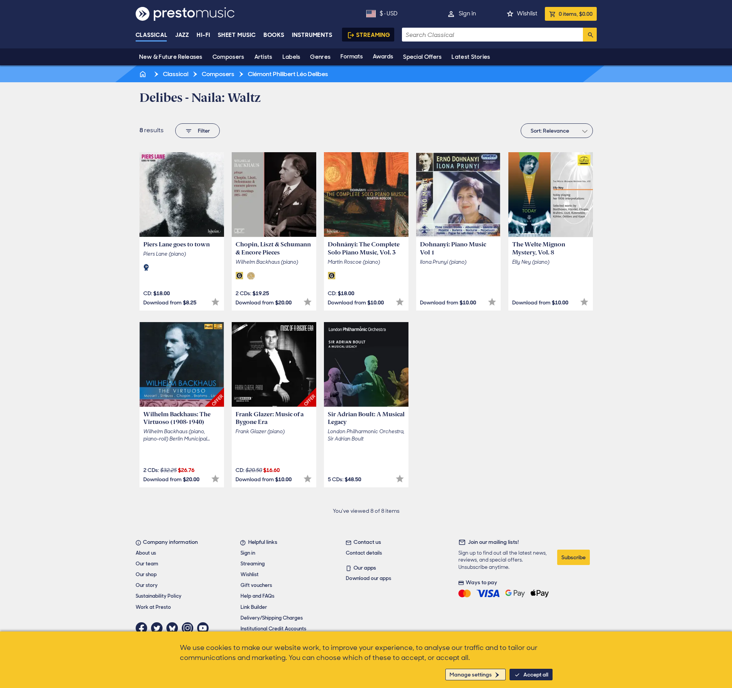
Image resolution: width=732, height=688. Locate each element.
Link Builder (254, 607)
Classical (152, 35)
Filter (204, 130)
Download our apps (368, 578)
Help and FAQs (257, 596)
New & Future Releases (171, 57)
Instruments (312, 35)
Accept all (535, 674)
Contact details (364, 553)
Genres (320, 57)
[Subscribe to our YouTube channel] (204, 628)
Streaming (373, 35)
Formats (351, 56)
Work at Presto (153, 607)
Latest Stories (470, 57)
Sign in (467, 13)
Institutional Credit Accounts (273, 628)
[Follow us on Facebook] (143, 628)
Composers (228, 57)
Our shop (146, 574)
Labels (291, 57)
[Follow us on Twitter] (158, 628)
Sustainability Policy (158, 596)
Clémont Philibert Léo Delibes (287, 74)
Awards (383, 56)
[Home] (144, 74)
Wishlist (527, 13)
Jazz (182, 35)
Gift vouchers (256, 585)
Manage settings (471, 674)
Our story (147, 585)
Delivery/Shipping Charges (272, 618)
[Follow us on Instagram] (189, 628)
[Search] (590, 35)
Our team (147, 563)
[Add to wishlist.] (215, 302)
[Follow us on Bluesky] (174, 628)
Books (274, 35)
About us (146, 553)
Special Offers (422, 57)
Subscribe (573, 557)
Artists (263, 57)
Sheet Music (237, 35)
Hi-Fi (203, 35)
